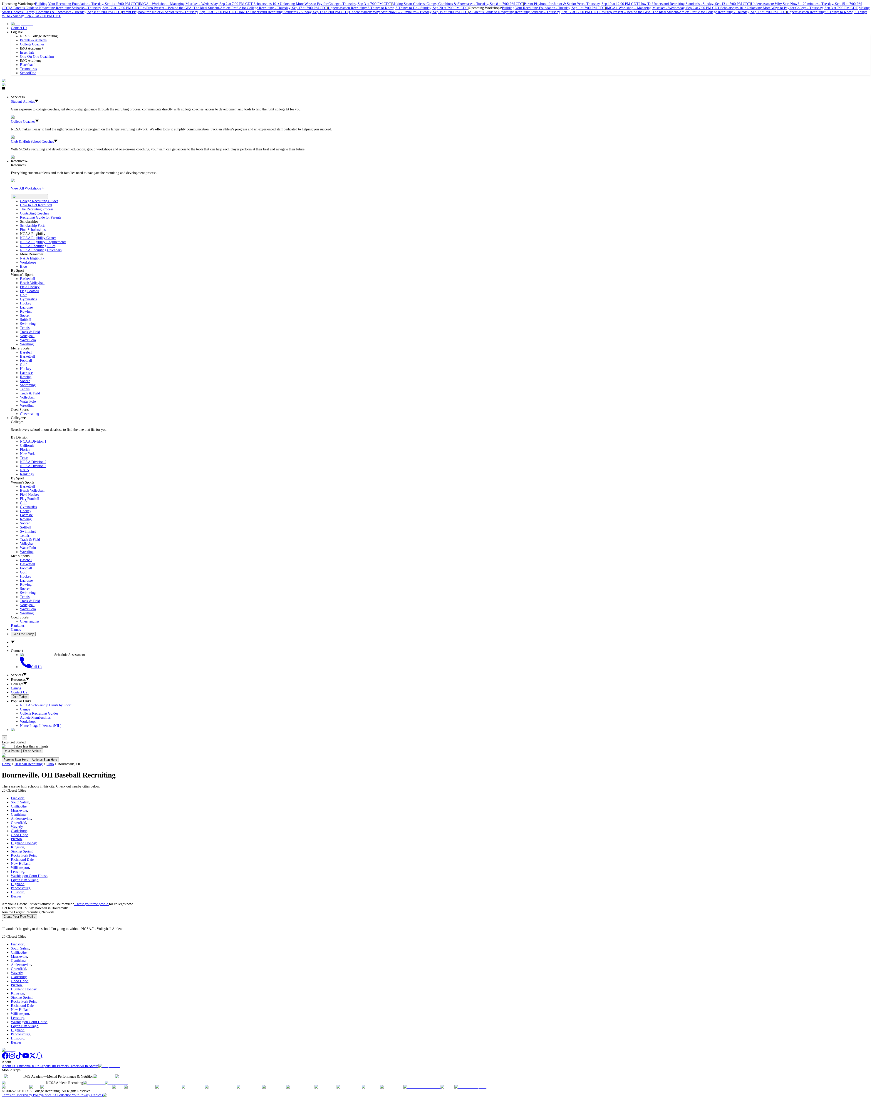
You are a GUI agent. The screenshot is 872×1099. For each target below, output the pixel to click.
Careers (74, 1066)
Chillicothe (19, 806)
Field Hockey (30, 287)
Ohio (50, 764)
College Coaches (32, 44)
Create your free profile (91, 904)
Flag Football (29, 291)
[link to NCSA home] (8, 1050)
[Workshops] (21, 180)
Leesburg (17, 872)
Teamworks (28, 69)
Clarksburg (19, 831)
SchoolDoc (28, 73)
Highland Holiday (24, 843)
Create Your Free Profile (19, 916)
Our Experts (41, 1066)
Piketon (16, 839)
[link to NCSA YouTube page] (25, 1058)
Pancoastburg (20, 888)
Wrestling (27, 344)
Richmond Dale (22, 859)
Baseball (26, 352)
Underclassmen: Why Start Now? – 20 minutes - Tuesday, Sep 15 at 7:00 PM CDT (408, 12)
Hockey (25, 303)
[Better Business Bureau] (422, 1087)
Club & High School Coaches (32, 141)
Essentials (27, 52)
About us (8, 1066)
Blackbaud (27, 65)
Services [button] (17, 675)
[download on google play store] (127, 1076)
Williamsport (20, 868)
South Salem (20, 802)
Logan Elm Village (24, 880)
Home (6, 764)
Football (26, 360)
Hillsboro (17, 892)
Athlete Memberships (35, 717)
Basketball (27, 279)
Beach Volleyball (32, 283)
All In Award (88, 1066)
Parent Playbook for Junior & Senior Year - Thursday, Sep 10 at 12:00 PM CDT (581, 4)
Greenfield (18, 823)
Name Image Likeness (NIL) (40, 726)
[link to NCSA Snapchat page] (39, 1058)
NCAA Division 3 (33, 466)
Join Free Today (23, 634)
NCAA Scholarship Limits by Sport (45, 705)
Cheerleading (29, 414)
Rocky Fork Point (24, 855)
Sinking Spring (21, 851)
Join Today (20, 696)
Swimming (28, 324)
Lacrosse (26, 307)
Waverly (17, 827)
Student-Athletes (23, 101)
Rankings (27, 474)
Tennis (25, 328)
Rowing (26, 311)
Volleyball (27, 336)
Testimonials (24, 1066)
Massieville (19, 810)
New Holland (20, 863)
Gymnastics (28, 299)
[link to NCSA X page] (32, 1058)
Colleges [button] (17, 684)
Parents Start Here (16, 759)
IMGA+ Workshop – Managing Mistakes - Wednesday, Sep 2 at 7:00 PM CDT (196, 4)
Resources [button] (18, 679)
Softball (25, 319)
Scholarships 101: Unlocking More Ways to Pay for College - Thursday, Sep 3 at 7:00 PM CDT (322, 4)
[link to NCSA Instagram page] (12, 1058)
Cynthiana (18, 814)
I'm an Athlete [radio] (32, 751)
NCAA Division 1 (33, 441)
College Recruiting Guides (39, 201)
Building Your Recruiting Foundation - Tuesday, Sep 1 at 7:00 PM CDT (86, 4)
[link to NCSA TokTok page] (18, 1058)
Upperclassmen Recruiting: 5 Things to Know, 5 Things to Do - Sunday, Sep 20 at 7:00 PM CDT (398, 8)
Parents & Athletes (33, 40)
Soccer (25, 315)
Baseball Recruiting (29, 764)
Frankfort (17, 798)
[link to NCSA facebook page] (5, 1058)
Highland (17, 884)
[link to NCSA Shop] (22, 24)
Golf (23, 295)
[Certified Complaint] (470, 1087)
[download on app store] (104, 1076)
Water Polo (28, 340)
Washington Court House (29, 876)
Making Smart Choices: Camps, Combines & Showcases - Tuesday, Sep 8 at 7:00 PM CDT (457, 4)
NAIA (24, 470)
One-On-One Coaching (37, 56)
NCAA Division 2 (33, 462)
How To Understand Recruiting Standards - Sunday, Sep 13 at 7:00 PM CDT (694, 4)
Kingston (17, 847)
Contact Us (19, 28)
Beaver (16, 896)
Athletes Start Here (44, 759)
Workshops (28, 721)
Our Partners (59, 1066)
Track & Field (30, 332)
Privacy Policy (31, 1095)
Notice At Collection (57, 1095)
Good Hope (19, 835)
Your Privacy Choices (87, 1095)
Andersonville (21, 818)
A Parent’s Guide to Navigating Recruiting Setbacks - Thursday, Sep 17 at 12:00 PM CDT (75, 8)
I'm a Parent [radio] (12, 751)
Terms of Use (11, 1095)
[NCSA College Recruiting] (22, 85)
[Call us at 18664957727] (21, 80)
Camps (16, 629)
